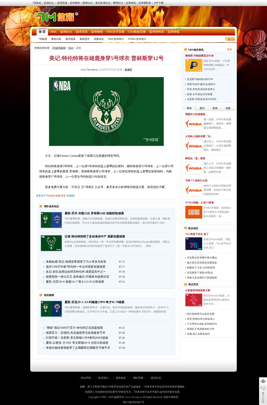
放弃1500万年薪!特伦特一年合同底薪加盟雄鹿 (75, 266)
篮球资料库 (156, 31)
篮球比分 (66, 31)
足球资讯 (131, 2)
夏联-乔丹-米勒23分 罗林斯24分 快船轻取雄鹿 (94, 213)
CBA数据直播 (137, 31)
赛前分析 (56, 39)
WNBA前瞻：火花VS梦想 (199, 202)
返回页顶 (156, 377)
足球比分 (49, 2)
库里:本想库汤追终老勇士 (201, 89)
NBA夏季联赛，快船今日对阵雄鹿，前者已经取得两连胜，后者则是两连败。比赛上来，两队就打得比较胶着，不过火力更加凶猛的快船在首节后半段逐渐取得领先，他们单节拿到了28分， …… (117, 222)
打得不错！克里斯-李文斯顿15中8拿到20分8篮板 (77, 337)
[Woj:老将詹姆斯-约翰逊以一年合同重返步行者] (193, 65)
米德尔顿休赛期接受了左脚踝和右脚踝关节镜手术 (78, 347)
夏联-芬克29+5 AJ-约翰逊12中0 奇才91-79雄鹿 (94, 302)
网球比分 (118, 2)
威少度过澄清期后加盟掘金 (202, 262)
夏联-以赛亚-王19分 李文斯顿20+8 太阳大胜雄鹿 (77, 342)
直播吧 (128, 69)
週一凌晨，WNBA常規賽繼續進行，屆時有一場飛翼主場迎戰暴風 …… (217, 123)
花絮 (227, 108)
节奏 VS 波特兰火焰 (196, 180)
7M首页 (37, 2)
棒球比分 (88, 2)
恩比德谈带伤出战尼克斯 (200, 313)
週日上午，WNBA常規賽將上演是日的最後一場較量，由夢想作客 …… (217, 167)
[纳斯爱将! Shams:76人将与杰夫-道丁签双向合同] (193, 243)
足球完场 (62, 2)
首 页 (42, 31)
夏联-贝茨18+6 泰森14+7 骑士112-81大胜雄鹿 (75, 281)
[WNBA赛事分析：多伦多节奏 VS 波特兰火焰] (193, 190)
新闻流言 (85, 39)
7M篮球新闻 (58, 47)
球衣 (63, 195)
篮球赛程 (97, 31)
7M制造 (43, 39)
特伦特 (51, 195)
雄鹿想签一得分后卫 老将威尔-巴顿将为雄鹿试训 (77, 276)
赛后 (202, 108)
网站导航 (138, 377)
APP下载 (159, 2)
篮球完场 (81, 31)
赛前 (189, 108)
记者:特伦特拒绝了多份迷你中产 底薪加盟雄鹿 (95, 236)
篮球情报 (173, 31)
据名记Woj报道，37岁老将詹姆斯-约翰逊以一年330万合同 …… (217, 65)
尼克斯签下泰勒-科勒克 (200, 272)
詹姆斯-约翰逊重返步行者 (199, 55)
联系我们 (103, 377)
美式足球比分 (102, 2)
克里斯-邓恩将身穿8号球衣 (202, 99)
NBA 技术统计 (116, 39)
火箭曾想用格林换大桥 (197, 290)
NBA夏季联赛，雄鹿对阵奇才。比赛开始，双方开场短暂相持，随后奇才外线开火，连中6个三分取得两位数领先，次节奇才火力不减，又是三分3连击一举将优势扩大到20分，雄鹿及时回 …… (117, 311)
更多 (229, 49)
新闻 (215, 108)
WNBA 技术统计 (137, 39)
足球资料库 (145, 2)
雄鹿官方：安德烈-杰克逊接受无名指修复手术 (75, 332)
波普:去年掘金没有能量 (200, 94)
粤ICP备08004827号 (133, 402)
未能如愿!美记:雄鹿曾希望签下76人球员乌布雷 (76, 261)
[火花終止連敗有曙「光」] (193, 145)
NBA (53, 31)
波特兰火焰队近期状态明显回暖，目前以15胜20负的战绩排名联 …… (217, 190)
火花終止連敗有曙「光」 (199, 136)
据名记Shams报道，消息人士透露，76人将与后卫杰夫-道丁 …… (217, 243)
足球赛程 (75, 2)
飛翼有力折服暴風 (195, 114)
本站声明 (86, 377)
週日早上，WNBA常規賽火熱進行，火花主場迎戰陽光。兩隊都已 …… (217, 145)
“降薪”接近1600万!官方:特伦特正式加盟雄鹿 (74, 327)
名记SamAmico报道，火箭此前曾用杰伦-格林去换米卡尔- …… (217, 299)
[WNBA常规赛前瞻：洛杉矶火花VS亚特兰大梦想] (193, 212)
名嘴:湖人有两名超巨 (198, 333)
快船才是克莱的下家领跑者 (202, 277)
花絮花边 (99, 39)
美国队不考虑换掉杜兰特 (200, 328)
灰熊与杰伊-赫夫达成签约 (201, 84)
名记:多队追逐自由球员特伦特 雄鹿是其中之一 (76, 271)
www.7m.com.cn (89, 69)
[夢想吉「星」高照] (193, 168)
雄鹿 (57, 195)
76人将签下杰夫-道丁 (197, 234)
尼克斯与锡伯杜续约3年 (200, 79)
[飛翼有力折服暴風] (193, 123)
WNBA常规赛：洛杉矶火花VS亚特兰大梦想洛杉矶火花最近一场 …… (217, 212)
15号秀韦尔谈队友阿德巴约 (202, 323)
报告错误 (121, 377)
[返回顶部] (263, 381)
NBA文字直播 (115, 31)
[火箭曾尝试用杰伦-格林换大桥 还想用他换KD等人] (193, 299)
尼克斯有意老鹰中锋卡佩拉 (202, 257)
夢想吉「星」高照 (195, 158)
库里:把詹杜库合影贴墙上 (201, 318)
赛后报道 (70, 39)
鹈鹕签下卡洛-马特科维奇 (201, 267)
